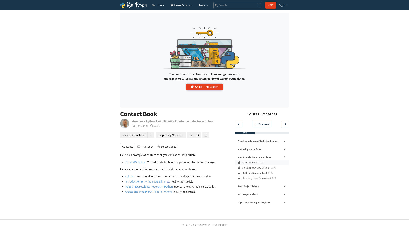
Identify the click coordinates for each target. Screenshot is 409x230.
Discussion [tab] (169, 146)
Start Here (158, 5)
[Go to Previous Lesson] (238, 124)
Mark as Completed (134, 135)
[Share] (205, 135)
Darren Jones (140, 125)
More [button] (202, 5)
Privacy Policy (219, 224)
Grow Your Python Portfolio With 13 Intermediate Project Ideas (173, 121)
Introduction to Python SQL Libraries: (147, 181)
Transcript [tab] (147, 146)
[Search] (215, 5)
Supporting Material (170, 135)
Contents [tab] (127, 146)
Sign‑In (283, 5)
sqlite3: (129, 176)
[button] (190, 135)
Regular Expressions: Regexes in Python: (149, 186)
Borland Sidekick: (135, 162)
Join (270, 5)
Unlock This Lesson (206, 86)
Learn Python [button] (182, 5)
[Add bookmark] (150, 135)
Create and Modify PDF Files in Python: (148, 191)
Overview (263, 124)
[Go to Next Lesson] (285, 124)
